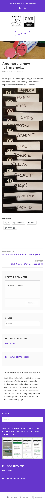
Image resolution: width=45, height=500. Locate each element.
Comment (31, 303)
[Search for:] (22, 324)
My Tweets (10, 343)
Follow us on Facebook (17, 357)
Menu (24, 34)
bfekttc (20, 71)
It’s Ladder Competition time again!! (21, 253)
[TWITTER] (24, 8)
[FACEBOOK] (20, 8)
